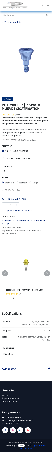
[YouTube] (28, 430)
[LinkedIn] (20, 430)
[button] (5, 273)
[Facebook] (5, 430)
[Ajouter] (17, 204)
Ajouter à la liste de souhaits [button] (19, 210)
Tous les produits (12, 22)
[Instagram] (13, 430)
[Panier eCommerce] (42, 5)
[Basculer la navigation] (48, 5)
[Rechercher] (47, 15)
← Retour (7, 99)
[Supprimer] (5, 204)
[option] (26, 273)
